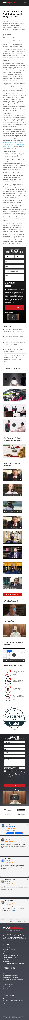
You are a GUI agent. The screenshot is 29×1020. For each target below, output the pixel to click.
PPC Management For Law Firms (10, 975)
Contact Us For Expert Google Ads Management (14, 963)
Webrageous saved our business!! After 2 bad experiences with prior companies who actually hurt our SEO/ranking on (14, 887)
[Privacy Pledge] (13, 320)
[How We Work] (14, 637)
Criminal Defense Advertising (10, 949)
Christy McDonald (10, 879)
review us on (18, 832)
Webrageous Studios (12, 826)
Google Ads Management (8, 983)
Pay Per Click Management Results (11, 947)
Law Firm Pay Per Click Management (11, 984)
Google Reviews (6, 961)
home (4, 69)
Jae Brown (8, 838)
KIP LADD (8, 858)
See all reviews (9, 832)
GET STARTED (14, 308)
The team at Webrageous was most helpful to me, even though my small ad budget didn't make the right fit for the (14, 846)
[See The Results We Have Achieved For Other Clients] (14, 457)
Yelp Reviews (6, 959)
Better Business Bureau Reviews (10, 977)
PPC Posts (20, 920)
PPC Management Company (8, 920)
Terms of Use (6, 971)
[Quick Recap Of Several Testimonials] (12, 481)
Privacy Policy (6, 973)
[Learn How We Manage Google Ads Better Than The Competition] (14, 615)
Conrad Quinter (9, 900)
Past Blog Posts (6, 988)
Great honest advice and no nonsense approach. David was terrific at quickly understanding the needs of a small (14, 867)
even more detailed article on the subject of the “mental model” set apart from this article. (14, 144)
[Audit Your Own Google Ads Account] (14, 661)
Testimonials (6, 951)
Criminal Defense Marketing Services (11, 955)
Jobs (4, 990)
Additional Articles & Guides (9, 957)
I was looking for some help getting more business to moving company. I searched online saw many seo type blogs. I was (14, 908)
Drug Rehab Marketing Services (10, 986)
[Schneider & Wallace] (12, 496)
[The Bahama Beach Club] (12, 512)
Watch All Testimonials (12, 594)
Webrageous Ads (7, 953)
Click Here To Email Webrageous (12, 999)
